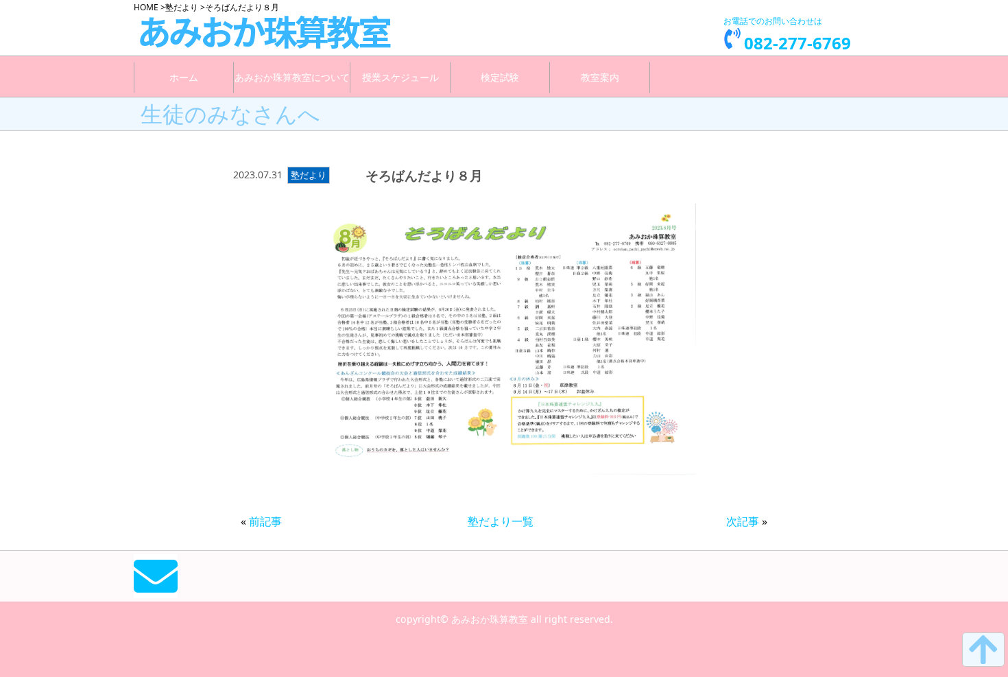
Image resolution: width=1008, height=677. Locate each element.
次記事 (742, 521)
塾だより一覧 (500, 521)
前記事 (265, 521)
